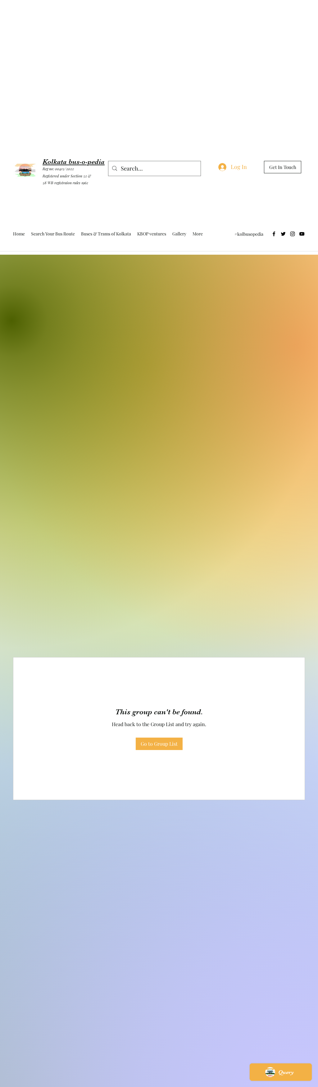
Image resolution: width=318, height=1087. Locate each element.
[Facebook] (274, 234)
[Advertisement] (113, 14)
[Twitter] (283, 234)
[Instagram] (292, 234)
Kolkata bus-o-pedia (74, 162)
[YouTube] (302, 234)
